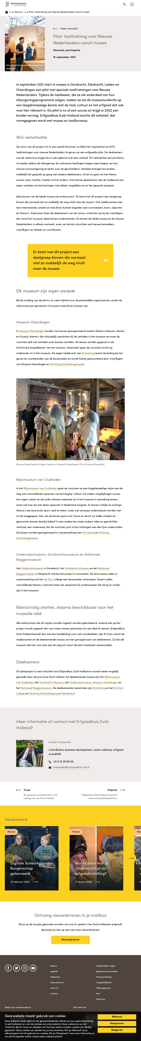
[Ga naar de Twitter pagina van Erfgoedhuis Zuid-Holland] (16, 968)
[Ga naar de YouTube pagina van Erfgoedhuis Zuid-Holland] (33, 968)
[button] (131, 858)
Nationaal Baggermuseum (36, 688)
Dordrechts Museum (77, 568)
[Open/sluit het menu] (132, 4)
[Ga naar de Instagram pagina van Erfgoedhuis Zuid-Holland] (24, 968)
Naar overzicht (69, 29)
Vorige (27, 790)
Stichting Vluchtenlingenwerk (67, 364)
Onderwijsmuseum (32, 568)
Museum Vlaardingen (31, 331)
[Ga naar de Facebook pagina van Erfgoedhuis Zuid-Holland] (8, 968)
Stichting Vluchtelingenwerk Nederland (51, 693)
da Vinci (48, 579)
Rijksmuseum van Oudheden (40, 488)
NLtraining (88, 353)
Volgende (112, 790)
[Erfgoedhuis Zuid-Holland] (16, 4)
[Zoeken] (124, 4)
